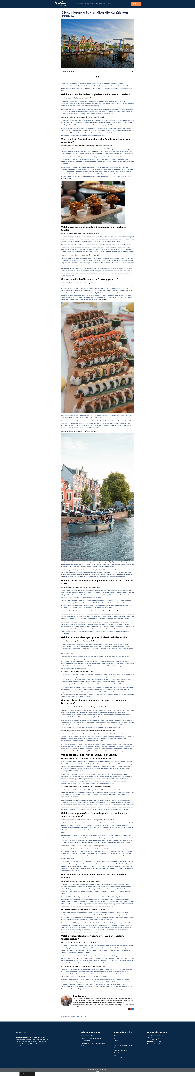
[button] (132, 71)
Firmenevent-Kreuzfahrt (121, 1048)
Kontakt (109, 4)
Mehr (100, 4)
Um (104, 4)
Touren (116, 1043)
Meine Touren (118, 1058)
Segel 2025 (117, 1055)
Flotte (96, 4)
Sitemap (97, 1071)
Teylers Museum (95, 151)
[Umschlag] (131, 1009)
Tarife (81, 4)
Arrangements (88, 4)
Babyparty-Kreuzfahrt (120, 1050)
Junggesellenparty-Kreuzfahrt (123, 1045)
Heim (77, 4)
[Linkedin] (133, 1009)
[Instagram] (129, 1009)
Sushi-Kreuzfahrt (102, 299)
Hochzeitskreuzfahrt (120, 1053)
